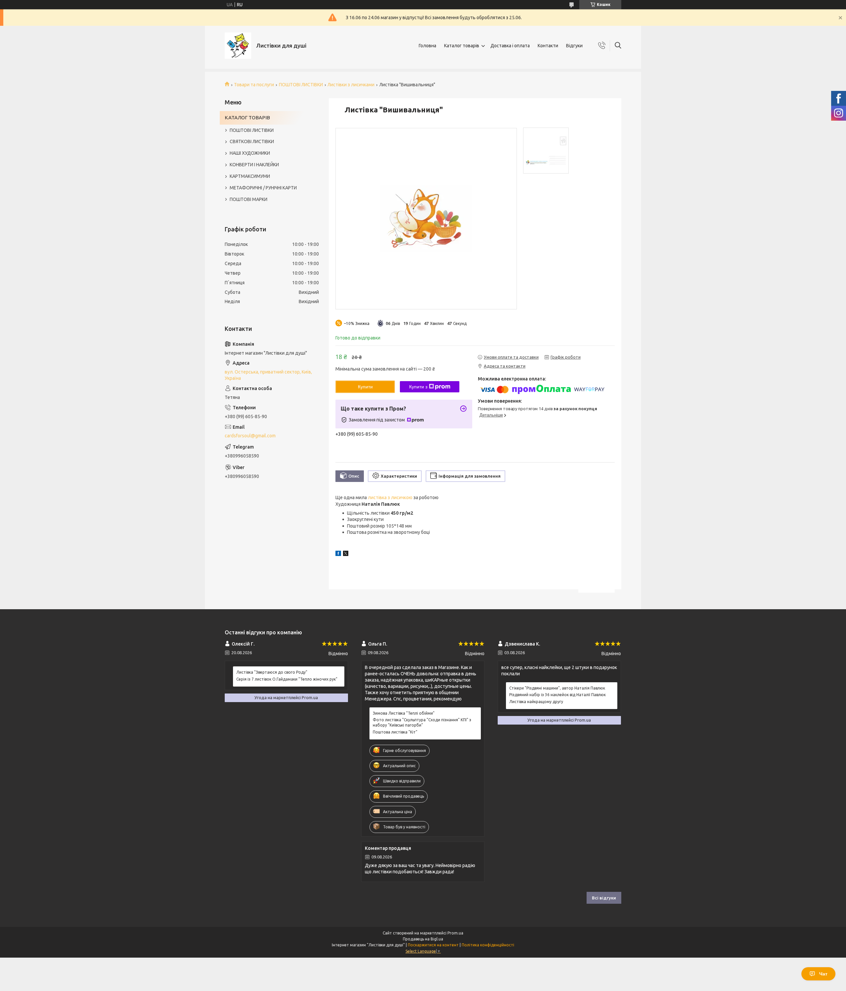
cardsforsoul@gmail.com (250, 435)
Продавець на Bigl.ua (423, 939)
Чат (823, 973)
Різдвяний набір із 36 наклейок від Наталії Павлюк (557, 695)
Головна (427, 45)
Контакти (548, 45)
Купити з (418, 386)
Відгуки (574, 45)
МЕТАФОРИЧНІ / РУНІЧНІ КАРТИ (263, 187)
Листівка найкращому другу (536, 701)
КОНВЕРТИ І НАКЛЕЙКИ (254, 164)
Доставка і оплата (510, 45)
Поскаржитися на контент (433, 945)
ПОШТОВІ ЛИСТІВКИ (301, 84)
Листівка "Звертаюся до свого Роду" (271, 672)
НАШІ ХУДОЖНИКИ (250, 153)
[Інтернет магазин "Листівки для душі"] (238, 45)
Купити (365, 386)
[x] (345, 554)
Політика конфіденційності (488, 945)
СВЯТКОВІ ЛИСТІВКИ (252, 141)
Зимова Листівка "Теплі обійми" (404, 713)
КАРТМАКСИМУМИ (250, 176)
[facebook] (338, 554)
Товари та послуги (254, 84)
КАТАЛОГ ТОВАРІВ (247, 117)
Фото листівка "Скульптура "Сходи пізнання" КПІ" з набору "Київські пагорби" (422, 722)
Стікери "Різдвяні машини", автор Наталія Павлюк (557, 688)
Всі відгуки (604, 897)
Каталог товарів (461, 45)
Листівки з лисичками (350, 84)
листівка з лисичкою (390, 497)
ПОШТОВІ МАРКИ (248, 199)
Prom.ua (455, 933)
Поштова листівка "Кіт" (395, 732)
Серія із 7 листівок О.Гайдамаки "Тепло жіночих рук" (286, 679)
